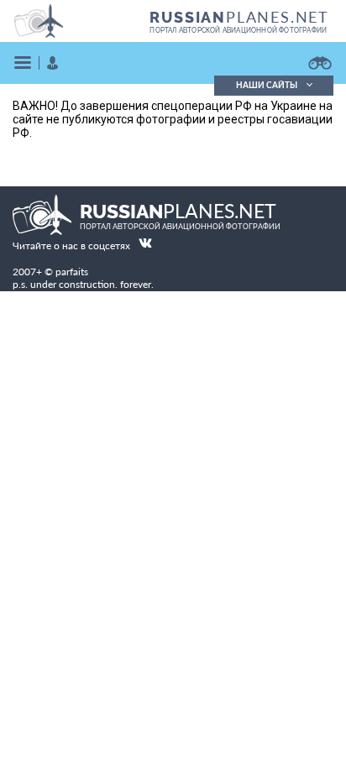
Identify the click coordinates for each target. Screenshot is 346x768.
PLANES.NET (239, 17)
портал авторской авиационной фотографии (238, 30)
